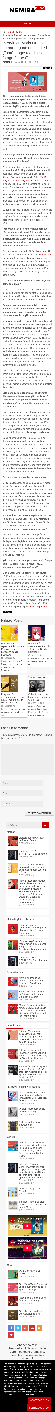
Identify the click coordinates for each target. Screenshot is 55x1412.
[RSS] (39, 1328)
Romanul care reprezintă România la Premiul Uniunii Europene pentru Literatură (12, 649)
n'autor (19, 32)
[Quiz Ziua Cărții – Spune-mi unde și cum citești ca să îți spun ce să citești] (13, 1292)
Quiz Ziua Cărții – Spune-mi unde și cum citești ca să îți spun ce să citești (33, 1287)
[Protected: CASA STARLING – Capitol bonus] (13, 859)
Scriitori (11, 1136)
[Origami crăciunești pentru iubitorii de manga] (13, 1116)
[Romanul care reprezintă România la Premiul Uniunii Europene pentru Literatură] (9, 641)
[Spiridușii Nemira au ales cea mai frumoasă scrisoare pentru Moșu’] (13, 1209)
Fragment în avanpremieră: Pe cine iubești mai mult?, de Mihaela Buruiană (13, 698)
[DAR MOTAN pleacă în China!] (13, 1196)
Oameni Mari (44, 255)
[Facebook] (11, 1328)
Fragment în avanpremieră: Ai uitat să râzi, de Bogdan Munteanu (39, 647)
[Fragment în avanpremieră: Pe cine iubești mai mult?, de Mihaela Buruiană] (9, 691)
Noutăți (11, 832)
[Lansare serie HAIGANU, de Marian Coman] (13, 845)
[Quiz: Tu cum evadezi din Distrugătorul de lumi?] (13, 1319)
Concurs (11, 1265)
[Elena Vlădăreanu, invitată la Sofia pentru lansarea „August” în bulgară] (13, 999)
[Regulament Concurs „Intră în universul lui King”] (13, 1305)
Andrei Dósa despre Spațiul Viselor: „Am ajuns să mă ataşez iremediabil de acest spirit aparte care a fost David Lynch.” (33, 1071)
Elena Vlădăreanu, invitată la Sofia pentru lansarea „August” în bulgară (32, 994)
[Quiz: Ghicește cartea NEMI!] (13, 1278)
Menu (27, 23)
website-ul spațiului (37, 606)
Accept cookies (39, 1400)
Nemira (17, 62)
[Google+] (25, 1328)
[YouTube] (32, 1328)
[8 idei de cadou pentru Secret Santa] (13, 1130)
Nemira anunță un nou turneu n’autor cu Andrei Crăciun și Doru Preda (31, 981)
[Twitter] (18, 1328)
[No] (51, 1386)
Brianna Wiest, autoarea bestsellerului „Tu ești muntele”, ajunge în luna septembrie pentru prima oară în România (31, 1036)
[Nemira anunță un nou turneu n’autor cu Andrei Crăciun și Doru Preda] (13, 986)
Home (10, 32)
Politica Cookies (39, 1408)
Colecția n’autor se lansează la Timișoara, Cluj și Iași (40, 697)
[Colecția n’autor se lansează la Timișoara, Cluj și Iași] (36, 691)
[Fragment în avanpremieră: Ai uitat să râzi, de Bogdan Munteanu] (36, 641)
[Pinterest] (11, 1335)
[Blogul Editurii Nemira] (27, 15)
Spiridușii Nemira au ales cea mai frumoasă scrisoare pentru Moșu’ (33, 1204)
